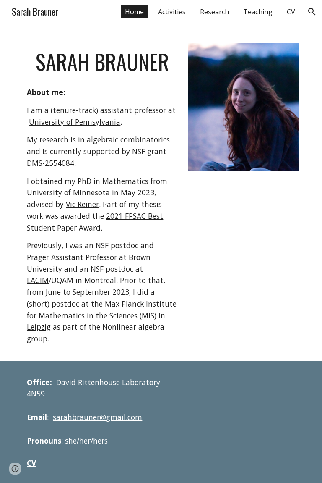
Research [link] (214, 11)
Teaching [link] (258, 11)
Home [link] (134, 11)
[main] (102, 62)
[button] (312, 12)
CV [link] (291, 11)
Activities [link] (172, 11)
